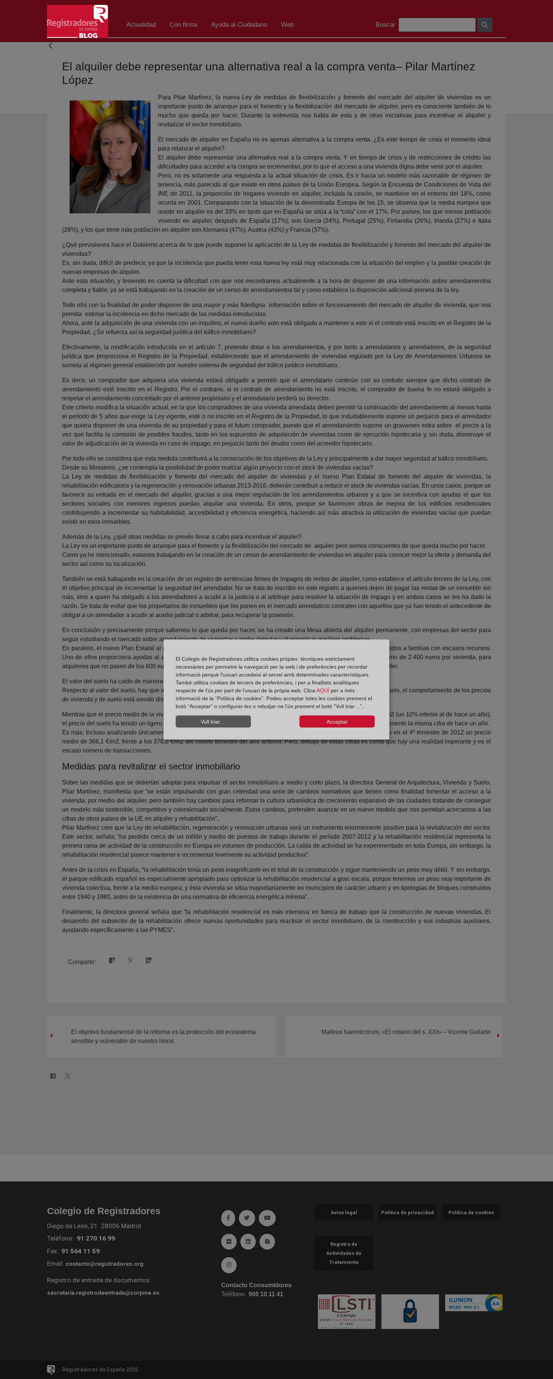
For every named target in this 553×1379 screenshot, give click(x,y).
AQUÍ (323, 690)
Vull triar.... (213, 721)
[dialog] (276, 689)
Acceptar (337, 721)
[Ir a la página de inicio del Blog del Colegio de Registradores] (77, 21)
